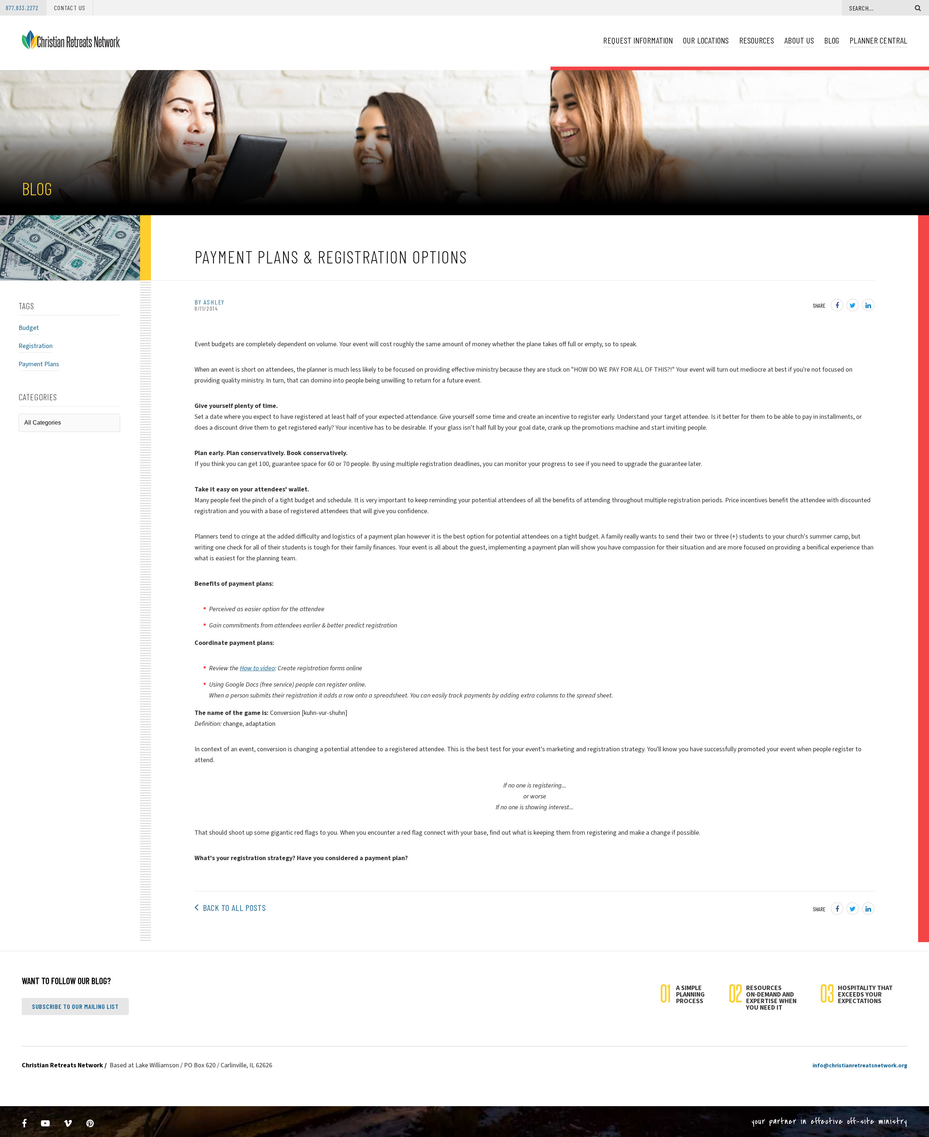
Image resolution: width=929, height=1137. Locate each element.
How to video (257, 668)
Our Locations (706, 40)
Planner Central (878, 40)
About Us (799, 40)
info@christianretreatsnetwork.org (860, 1065)
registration (36, 346)
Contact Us (69, 8)
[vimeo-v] (68, 1123)
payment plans (39, 364)
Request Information (638, 40)
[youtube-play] (45, 1123)
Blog (831, 40)
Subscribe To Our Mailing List (75, 1006)
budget (29, 327)
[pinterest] (90, 1123)
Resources (756, 40)
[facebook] (24, 1123)
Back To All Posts (232, 907)
